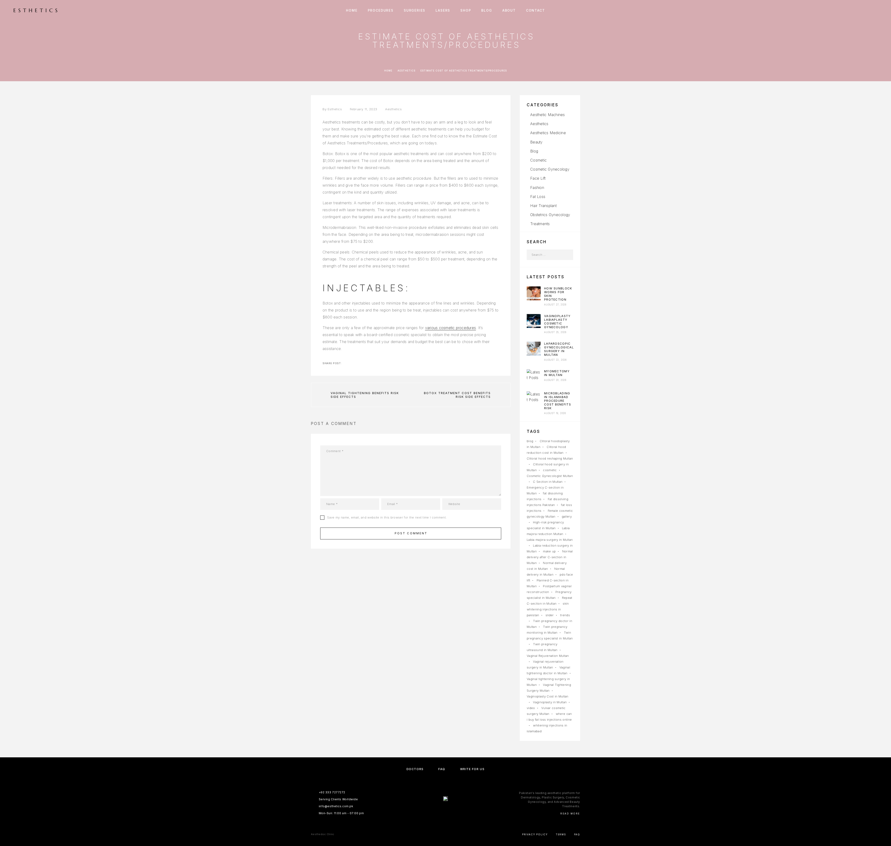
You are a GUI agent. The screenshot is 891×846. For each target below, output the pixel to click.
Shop (465, 10)
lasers (443, 10)
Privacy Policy (535, 834)
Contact (535, 10)
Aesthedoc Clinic (322, 834)
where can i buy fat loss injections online (549, 716)
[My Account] (857, 10)
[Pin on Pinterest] (360, 363)
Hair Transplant (543, 205)
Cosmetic (538, 160)
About (509, 10)
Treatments (540, 223)
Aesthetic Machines (547, 114)
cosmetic (550, 470)
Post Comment (411, 533)
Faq (577, 834)
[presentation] (534, 293)
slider (550, 615)
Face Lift (538, 178)
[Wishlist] (867, 10)
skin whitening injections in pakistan (548, 609)
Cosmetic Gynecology (549, 169)
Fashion (537, 187)
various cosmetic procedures (450, 327)
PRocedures (381, 10)
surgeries (414, 10)
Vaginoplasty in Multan (550, 702)
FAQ (441, 769)
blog (530, 441)
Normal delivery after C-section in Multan (550, 557)
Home (351, 10)
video (531, 708)
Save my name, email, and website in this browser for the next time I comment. (387, 517)
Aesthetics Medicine (548, 132)
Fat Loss (537, 196)
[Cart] (877, 10)
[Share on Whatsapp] (368, 363)
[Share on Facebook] (345, 363)
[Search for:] (545, 255)
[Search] (846, 10)
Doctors (415, 769)
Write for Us (472, 769)
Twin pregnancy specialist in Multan (550, 635)
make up (549, 551)
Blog (486, 10)
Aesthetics (406, 70)
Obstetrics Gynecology (550, 214)
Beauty (536, 142)
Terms (561, 834)
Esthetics (335, 109)
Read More (570, 813)
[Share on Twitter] (353, 363)
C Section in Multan (547, 481)
